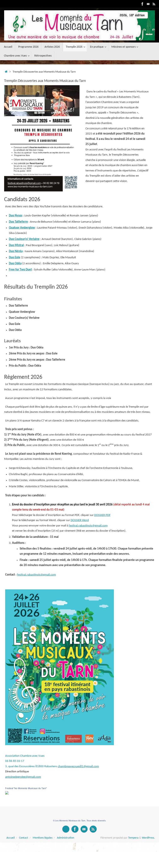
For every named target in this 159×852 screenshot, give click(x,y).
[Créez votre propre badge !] (65, 829)
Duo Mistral (16, 245)
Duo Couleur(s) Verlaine (24, 239)
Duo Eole (14, 257)
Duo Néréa (16, 251)
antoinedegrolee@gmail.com (23, 777)
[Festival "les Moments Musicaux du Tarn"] (6, 793)
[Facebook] (142, 4)
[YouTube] (148, 4)
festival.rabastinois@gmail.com (88, 525)
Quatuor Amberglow (22, 227)
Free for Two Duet (20, 269)
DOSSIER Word (80, 520)
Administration (65, 838)
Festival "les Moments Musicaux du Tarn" (26, 788)
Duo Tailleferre (18, 221)
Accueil (10, 838)
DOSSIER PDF (102, 515)
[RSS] (154, 4)
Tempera (133, 838)
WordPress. (148, 838)
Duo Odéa (15, 263)
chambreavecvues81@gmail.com (78, 766)
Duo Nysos (15, 215)
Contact (23, 838)
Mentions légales (42, 838)
